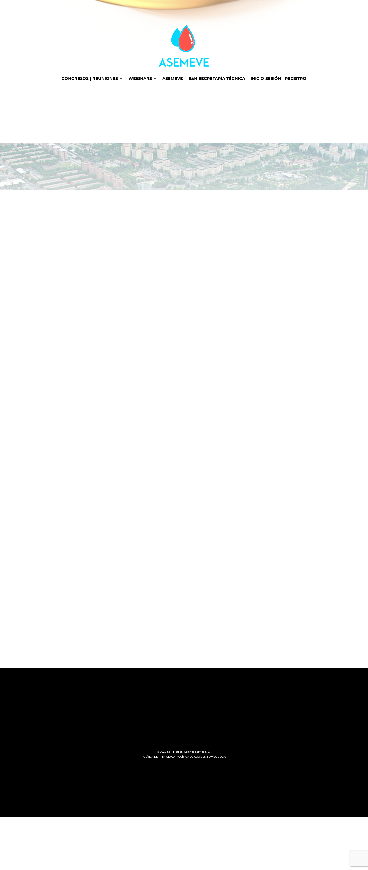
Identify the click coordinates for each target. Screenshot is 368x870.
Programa (55, 317)
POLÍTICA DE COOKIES (191, 756)
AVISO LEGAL (217, 756)
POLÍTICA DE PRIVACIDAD (158, 756)
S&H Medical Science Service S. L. (189, 751)
